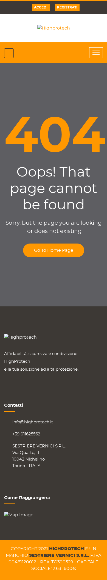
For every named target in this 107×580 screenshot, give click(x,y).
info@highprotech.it (32, 422)
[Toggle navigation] (96, 52)
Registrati (67, 7)
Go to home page (53, 250)
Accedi (40, 7)
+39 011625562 (26, 434)
